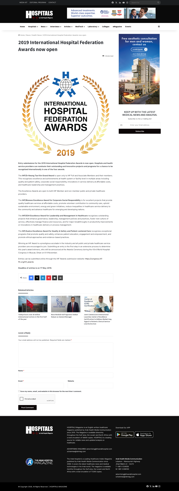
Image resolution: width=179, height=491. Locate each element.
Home (22, 26)
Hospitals (32, 26)
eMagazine (117, 26)
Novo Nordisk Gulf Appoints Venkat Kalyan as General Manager (64, 315)
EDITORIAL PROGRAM (38, 2)
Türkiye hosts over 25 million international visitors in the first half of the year (32, 316)
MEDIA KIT (23, 2)
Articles (67, 26)
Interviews (54, 26)
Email (21, 381)
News (43, 26)
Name (21, 371)
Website (71, 381)
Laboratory (92, 26)
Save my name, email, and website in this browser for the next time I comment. (51, 391)
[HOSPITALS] (40, 15)
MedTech (79, 26)
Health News (37, 35)
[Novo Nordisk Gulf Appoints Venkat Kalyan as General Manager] (65, 304)
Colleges (105, 26)
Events (128, 26)
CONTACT (52, 2)
